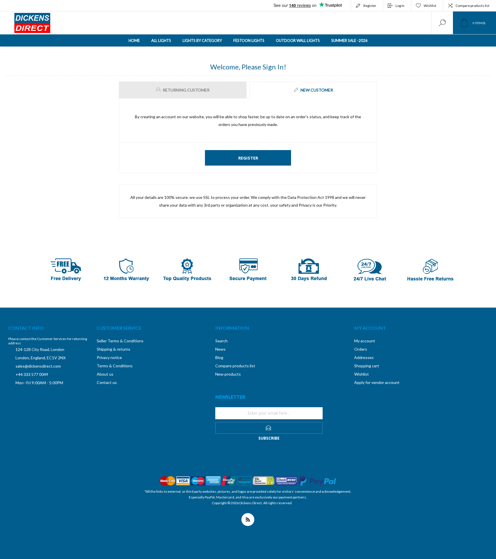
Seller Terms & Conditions (120, 340)
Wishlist (361, 374)
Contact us (107, 382)
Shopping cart (366, 365)
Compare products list (472, 5)
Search (221, 340)
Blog (219, 357)
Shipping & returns (113, 349)
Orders (360, 349)
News (220, 349)
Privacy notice (109, 357)
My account (364, 340)
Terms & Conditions (115, 365)
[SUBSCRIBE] (269, 428)
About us (105, 374)
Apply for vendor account (377, 382)
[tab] (183, 89)
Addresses (364, 357)
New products (228, 374)
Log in (400, 5)
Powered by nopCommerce (243, 508)
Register (369, 5)
